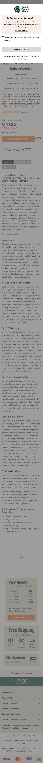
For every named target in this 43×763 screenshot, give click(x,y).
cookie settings (20, 37)
